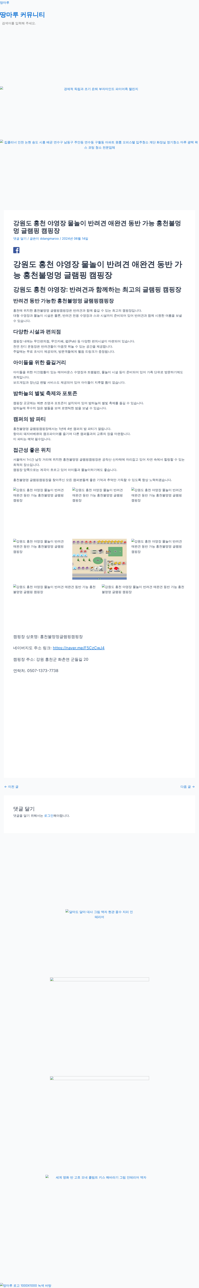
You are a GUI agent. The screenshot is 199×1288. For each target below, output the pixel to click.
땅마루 (4, 2)
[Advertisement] (99, 59)
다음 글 (188, 786)
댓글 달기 (20, 238)
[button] (99, 30)
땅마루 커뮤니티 (22, 14)
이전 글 (11, 786)
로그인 (48, 815)
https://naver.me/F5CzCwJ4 (79, 648)
